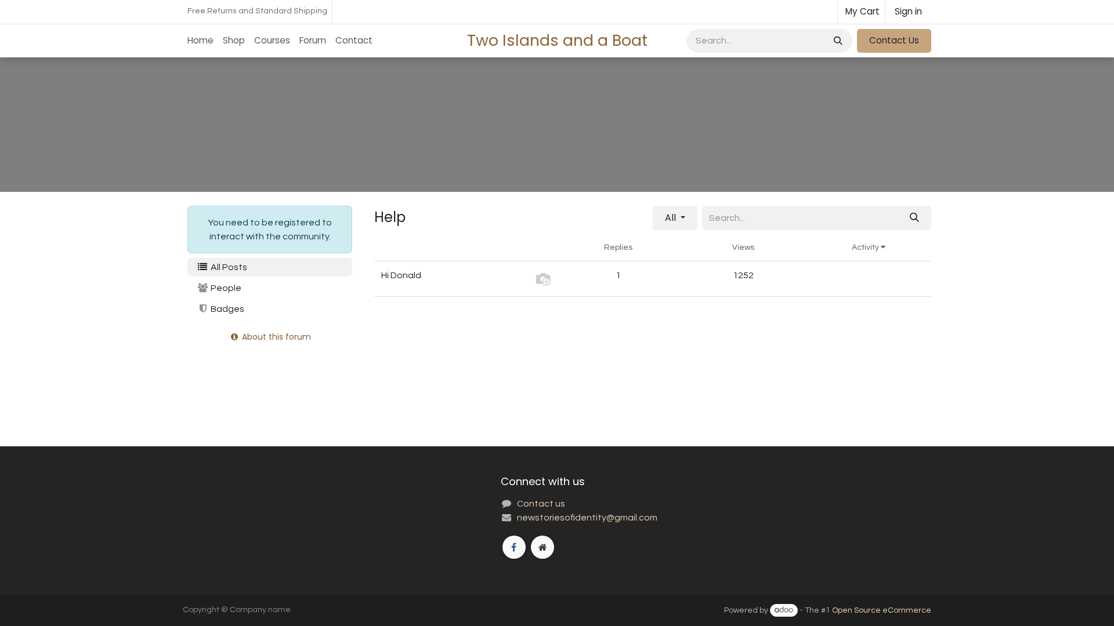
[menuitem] (200, 41)
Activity (866, 247)
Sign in (908, 11)
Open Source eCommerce (881, 610)
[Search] (837, 41)
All (671, 217)
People (225, 288)
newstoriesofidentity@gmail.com (587, 517)
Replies (618, 247)
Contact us (541, 503)
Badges (226, 309)
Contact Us (894, 40)
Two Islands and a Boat (557, 40)
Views (743, 247)
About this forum (275, 337)
